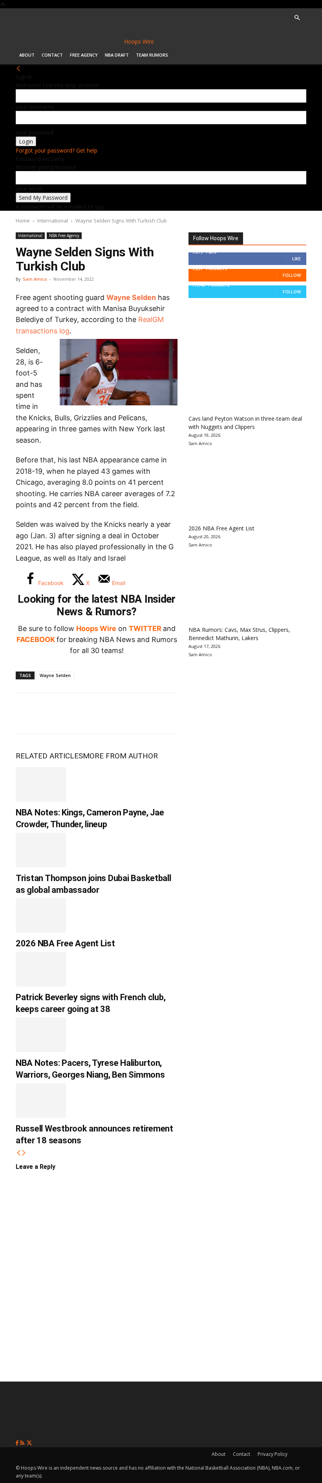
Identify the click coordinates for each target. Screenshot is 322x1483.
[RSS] (23, 1443)
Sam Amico (35, 279)
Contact (52, 55)
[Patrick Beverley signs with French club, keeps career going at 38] (41, 969)
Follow (292, 275)
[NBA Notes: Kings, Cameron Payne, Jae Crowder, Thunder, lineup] (41, 784)
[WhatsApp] (79, 713)
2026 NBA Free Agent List (65, 943)
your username (35, 106)
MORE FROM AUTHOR (120, 755)
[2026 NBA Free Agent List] (41, 915)
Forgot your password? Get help (56, 150)
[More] (157, 713)
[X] (53, 713)
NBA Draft (117, 55)
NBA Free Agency (64, 235)
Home (23, 220)
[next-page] (24, 1153)
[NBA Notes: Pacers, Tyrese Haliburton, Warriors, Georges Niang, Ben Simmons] (41, 1034)
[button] (296, 18)
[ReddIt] (105, 713)
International (52, 220)
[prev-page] (18, 1153)
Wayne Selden (131, 297)
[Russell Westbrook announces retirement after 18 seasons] (41, 1100)
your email (29, 188)
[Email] (131, 713)
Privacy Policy (272, 1454)
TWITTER (145, 628)
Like (296, 258)
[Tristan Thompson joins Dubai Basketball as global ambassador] (41, 850)
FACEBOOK (35, 639)
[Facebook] (27, 713)
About (27, 55)
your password (34, 132)
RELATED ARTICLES (49, 755)
